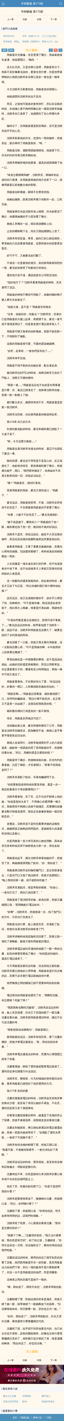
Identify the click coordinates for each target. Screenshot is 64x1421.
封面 (39, 19)
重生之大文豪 (9, 1395)
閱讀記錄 (25, 1417)
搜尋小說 (37, 1417)
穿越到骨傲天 (48, 1401)
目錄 (25, 19)
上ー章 (10, 19)
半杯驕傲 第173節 (32, 3)
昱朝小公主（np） (51, 41)
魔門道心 (46, 1395)
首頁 (15, 1417)
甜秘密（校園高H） (31, 41)
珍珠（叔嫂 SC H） (31, 35)
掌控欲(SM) (8, 35)
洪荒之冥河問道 (10, 1401)
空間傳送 (26, 1395)
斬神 (24, 1401)
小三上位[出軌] (49, 35)
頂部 (49, 1417)
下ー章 (53, 19)
